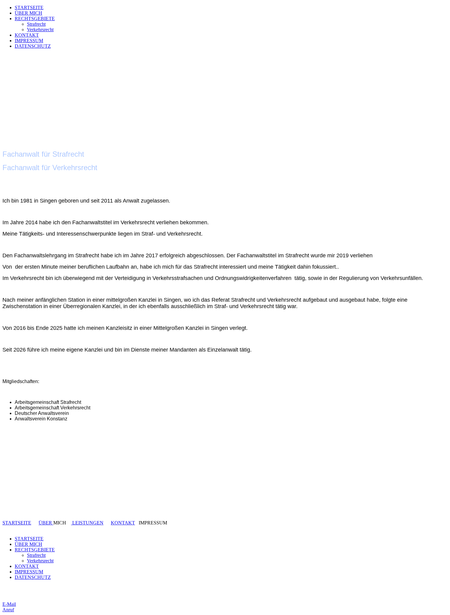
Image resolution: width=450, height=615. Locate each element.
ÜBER (46, 522)
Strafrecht (36, 24)
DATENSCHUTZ (33, 46)
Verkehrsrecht (40, 29)
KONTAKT (27, 35)
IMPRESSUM (29, 40)
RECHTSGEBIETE (35, 18)
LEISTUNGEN (87, 522)
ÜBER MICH (28, 13)
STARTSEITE (29, 7)
